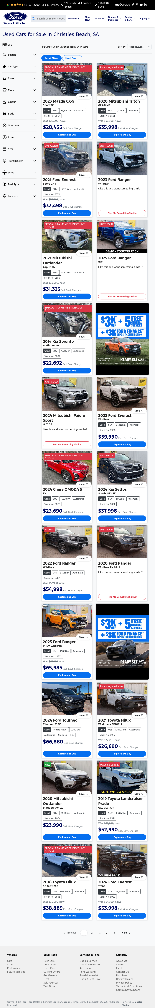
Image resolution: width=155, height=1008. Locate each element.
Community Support (128, 990)
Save (82, 96)
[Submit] (34, 18)
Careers (120, 964)
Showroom (73, 18)
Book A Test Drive (90, 979)
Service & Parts (128, 18)
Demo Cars (49, 964)
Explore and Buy (67, 134)
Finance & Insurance (113, 18)
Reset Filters (51, 58)
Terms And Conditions (129, 986)
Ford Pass (121, 975)
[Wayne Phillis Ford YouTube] (142, 4)
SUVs (10, 964)
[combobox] (48, 18)
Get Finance (50, 975)
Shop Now (87, 18)
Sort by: (122, 47)
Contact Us (122, 971)
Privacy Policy (124, 982)
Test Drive (49, 986)
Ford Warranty (88, 971)
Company (142, 18)
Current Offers (51, 971)
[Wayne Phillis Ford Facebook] (133, 4)
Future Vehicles (16, 971)
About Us (121, 961)
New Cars (48, 961)
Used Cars (49, 968)
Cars (9, 961)
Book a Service (88, 961)
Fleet (46, 979)
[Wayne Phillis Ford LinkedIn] (146, 4)
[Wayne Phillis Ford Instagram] (137, 4)
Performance (14, 968)
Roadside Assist (89, 975)
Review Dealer (124, 979)
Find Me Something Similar (122, 213)
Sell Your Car (50, 982)
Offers (98, 18)
